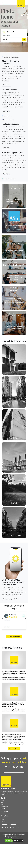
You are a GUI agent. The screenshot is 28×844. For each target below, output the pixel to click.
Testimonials (4, 806)
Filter (4, 39)
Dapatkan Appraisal (10, 599)
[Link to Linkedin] (16, 827)
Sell (13, 32)
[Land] (14, 490)
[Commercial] (14, 457)
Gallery (3, 808)
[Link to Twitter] (13, 827)
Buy (4, 32)
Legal (2, 817)
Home (2, 800)
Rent (8, 32)
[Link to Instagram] (5, 827)
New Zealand (11, 838)
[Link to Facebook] (2, 827)
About (2, 814)
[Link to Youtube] (10, 827)
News (2, 819)
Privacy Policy (5, 816)
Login (17, 838)
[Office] (14, 424)
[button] (2, 2)
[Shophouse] (14, 522)
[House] (14, 359)
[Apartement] (14, 392)
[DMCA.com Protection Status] (14, 840)
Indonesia (14, 836)
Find (24, 39)
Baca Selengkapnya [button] (14, 749)
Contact (3, 821)
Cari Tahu (6, 85)
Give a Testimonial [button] (14, 637)
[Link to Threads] (7, 827)
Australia (20, 836)
